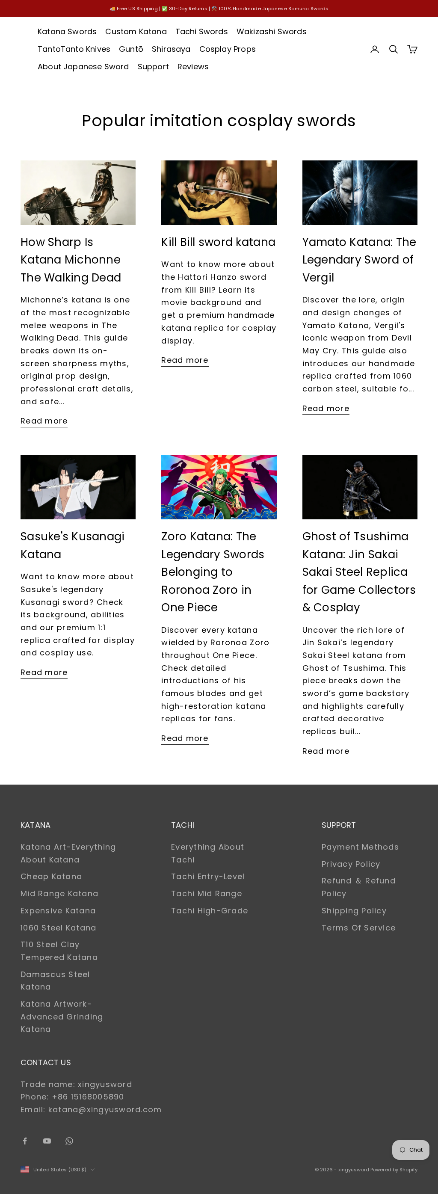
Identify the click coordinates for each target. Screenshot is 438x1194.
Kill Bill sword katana (218, 242)
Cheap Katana (51, 876)
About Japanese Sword (83, 66)
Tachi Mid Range (206, 893)
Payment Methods (360, 846)
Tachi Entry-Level (208, 876)
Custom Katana (135, 31)
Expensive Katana (58, 910)
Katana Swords (67, 31)
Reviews (193, 66)
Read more (44, 420)
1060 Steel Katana (58, 927)
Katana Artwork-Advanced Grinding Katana (62, 1016)
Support (153, 66)
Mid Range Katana (59, 893)
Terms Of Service (359, 927)
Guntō (131, 49)
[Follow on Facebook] (25, 1141)
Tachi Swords (201, 31)
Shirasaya (171, 49)
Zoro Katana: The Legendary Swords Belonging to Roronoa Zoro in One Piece (212, 572)
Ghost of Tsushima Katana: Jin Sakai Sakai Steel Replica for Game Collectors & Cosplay (359, 572)
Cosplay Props (227, 49)
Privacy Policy (351, 864)
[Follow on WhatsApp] (69, 1141)
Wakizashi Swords (272, 31)
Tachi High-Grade (209, 910)
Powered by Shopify (393, 1169)
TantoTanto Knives (74, 49)
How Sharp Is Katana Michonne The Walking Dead (71, 259)
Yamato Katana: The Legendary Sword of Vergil (359, 259)
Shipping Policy (354, 910)
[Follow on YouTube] (47, 1141)
